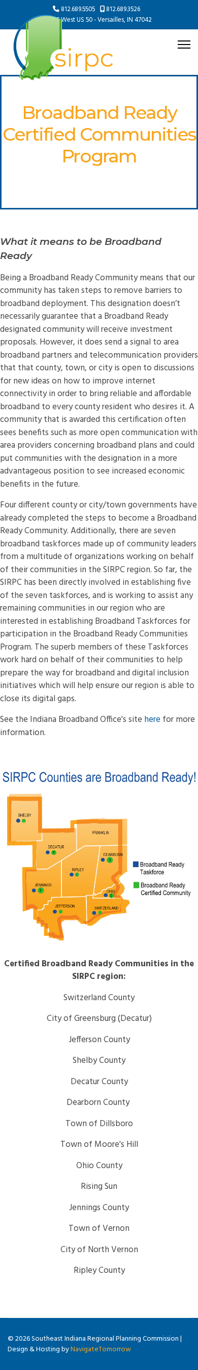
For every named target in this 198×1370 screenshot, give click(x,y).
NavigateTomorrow (101, 1349)
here (152, 719)
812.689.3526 (123, 10)
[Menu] (184, 44)
